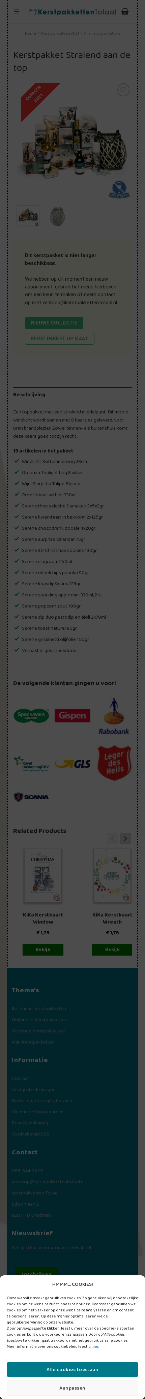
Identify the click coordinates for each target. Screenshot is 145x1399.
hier (94, 1346)
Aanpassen (72, 1388)
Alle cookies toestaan (72, 1370)
